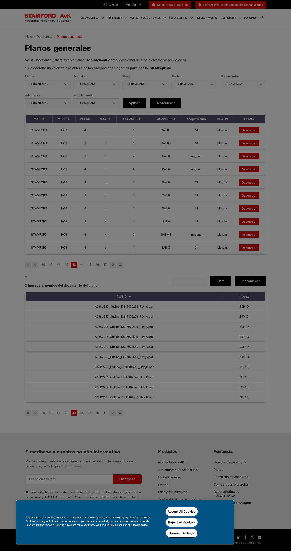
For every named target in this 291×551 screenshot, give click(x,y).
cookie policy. (140, 525)
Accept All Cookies (182, 511)
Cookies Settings (182, 533)
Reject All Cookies (181, 522)
